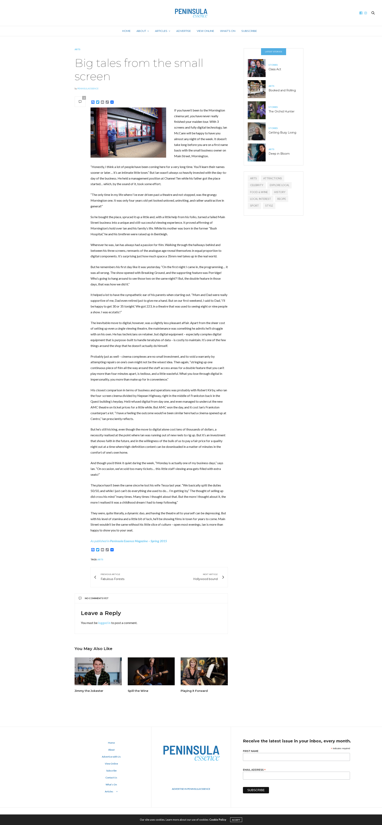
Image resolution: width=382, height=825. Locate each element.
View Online (205, 30)
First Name (250, 751)
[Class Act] (258, 68)
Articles (161, 30)
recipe (281, 198)
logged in (104, 623)
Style (269, 205)
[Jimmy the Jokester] (98, 671)
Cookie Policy (217, 819)
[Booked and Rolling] (258, 89)
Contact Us (111, 777)
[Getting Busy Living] (258, 131)
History (280, 192)
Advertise (183, 30)
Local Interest (260, 198)
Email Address (254, 769)
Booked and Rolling (282, 90)
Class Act (275, 69)
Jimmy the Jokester (89, 691)
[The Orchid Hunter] (258, 110)
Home (126, 30)
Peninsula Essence (87, 88)
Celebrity (256, 185)
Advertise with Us (111, 756)
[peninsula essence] (191, 13)
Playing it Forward (194, 691)
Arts (77, 49)
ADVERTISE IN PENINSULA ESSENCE (191, 788)
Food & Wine (259, 192)
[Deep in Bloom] (258, 152)
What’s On (227, 30)
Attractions (272, 178)
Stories (273, 65)
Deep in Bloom (279, 153)
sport (254, 205)
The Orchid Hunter (281, 111)
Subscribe (249, 30)
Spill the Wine (138, 691)
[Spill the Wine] (151, 671)
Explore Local (279, 185)
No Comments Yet (97, 598)
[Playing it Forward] (204, 671)
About (141, 30)
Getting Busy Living (282, 132)
